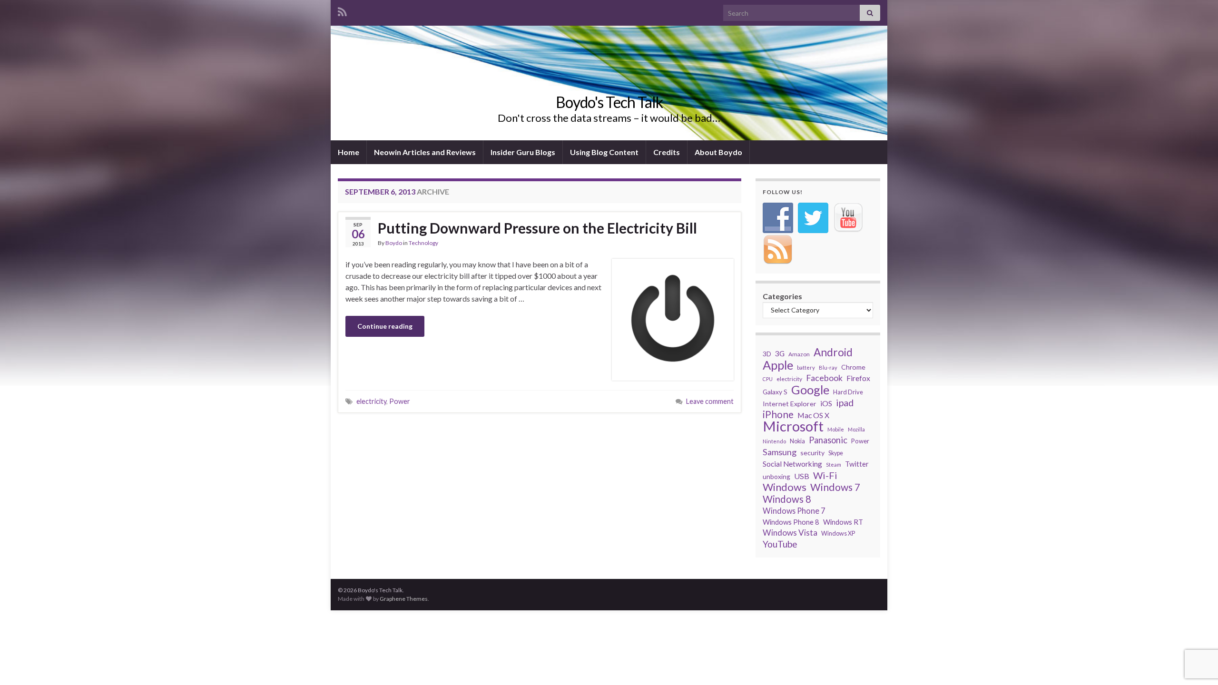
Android (833, 352)
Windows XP (838, 533)
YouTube (780, 544)
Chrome (853, 367)
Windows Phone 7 (794, 510)
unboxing (776, 476)
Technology (423, 242)
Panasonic (828, 440)
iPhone (778, 414)
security (812, 453)
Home (348, 152)
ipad (845, 402)
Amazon (799, 354)
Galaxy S (775, 392)
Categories (782, 296)
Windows (784, 487)
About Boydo (718, 152)
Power (399, 401)
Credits (666, 152)
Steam (833, 464)
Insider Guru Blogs (523, 152)
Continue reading (385, 326)
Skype (835, 453)
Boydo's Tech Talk (609, 102)
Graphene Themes (404, 598)
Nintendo (774, 441)
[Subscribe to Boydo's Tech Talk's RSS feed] (342, 10)
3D (767, 354)
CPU (768, 379)
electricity (371, 401)
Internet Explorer (789, 404)
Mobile (835, 429)
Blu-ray (828, 367)
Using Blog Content (604, 152)
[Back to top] (1196, 663)
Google (810, 389)
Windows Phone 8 (791, 522)
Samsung (779, 452)
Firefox (858, 377)
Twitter (857, 464)
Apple (778, 365)
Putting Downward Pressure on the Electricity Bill (537, 227)
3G (780, 353)
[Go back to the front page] (609, 83)
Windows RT (843, 522)
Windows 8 (787, 499)
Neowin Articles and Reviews (425, 152)
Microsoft (793, 426)
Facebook (824, 378)
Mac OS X (813, 415)
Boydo (393, 242)
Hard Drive (848, 392)
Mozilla (856, 429)
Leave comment (710, 401)
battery (806, 367)
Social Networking (792, 464)
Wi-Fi (825, 475)
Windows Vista (790, 533)
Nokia (797, 441)
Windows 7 (835, 487)
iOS (826, 403)
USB (801, 475)
